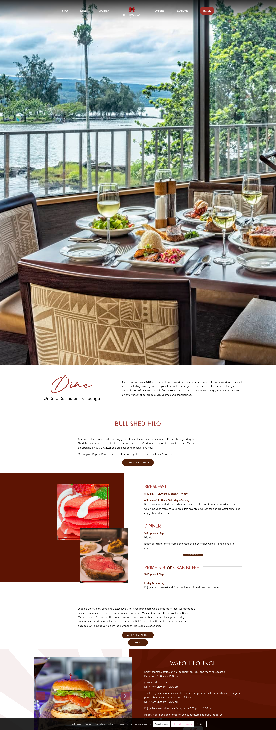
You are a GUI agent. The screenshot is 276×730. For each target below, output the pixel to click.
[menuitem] (65, 10)
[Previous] (40, 696)
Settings (200, 724)
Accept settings (161, 724)
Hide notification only (183, 724)
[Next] (125, 696)
